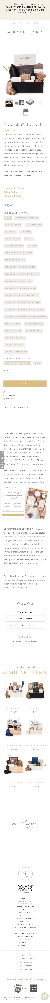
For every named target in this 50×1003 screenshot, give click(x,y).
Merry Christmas (33, 323)
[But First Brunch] (14, 689)
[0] (35, 23)
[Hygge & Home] (14, 726)
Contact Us (25, 942)
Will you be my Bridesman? (18, 281)
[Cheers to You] (14, 764)
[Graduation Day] (35, 764)
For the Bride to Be (15, 260)
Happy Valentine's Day (16, 352)
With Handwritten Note (17, 363)
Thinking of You (13, 225)
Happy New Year (34, 331)
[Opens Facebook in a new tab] (23, 395)
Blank (38, 363)
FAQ (25, 910)
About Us (25, 898)
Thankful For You (14, 246)
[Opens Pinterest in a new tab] (26, 966)
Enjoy (8, 217)
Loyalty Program (25, 936)
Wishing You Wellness (27, 217)
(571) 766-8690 (38, 979)
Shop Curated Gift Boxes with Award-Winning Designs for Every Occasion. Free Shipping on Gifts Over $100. (25, 8)
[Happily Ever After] (35, 726)
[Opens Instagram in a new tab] (26, 959)
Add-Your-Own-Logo (25, 904)
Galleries (25, 915)
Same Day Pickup (12, 196)
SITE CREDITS (39, 999)
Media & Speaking (25, 918)
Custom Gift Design (25, 907)
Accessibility (25, 945)
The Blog (25, 930)
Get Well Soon (33, 225)
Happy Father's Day (14, 345)
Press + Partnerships (25, 933)
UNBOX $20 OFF (13, 514)
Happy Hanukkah (13, 331)
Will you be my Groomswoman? (20, 288)
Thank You (10, 232)
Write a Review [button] (26, 612)
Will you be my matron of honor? (22, 274)
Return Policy (10, 192)
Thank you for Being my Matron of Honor (26, 316)
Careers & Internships (25, 927)
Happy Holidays (12, 323)
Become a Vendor (25, 924)
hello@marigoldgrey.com (19, 979)
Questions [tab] (26, 625)
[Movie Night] (35, 689)
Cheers (28, 239)
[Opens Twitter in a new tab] (23, 399)
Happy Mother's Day (15, 338)
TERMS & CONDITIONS (23, 999)
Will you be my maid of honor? (20, 267)
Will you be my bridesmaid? (18, 253)
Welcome (32, 246)
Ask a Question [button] (26, 618)
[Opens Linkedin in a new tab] (26, 970)
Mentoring (25, 921)
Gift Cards (25, 939)
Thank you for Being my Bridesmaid (22, 302)
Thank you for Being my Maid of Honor (24, 309)
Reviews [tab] (9, 625)
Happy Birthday (12, 239)
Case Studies (25, 913)
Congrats (26, 232)
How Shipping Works (13, 188)
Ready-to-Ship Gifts (25, 901)
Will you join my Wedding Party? (21, 295)
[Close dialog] (48, 486)
